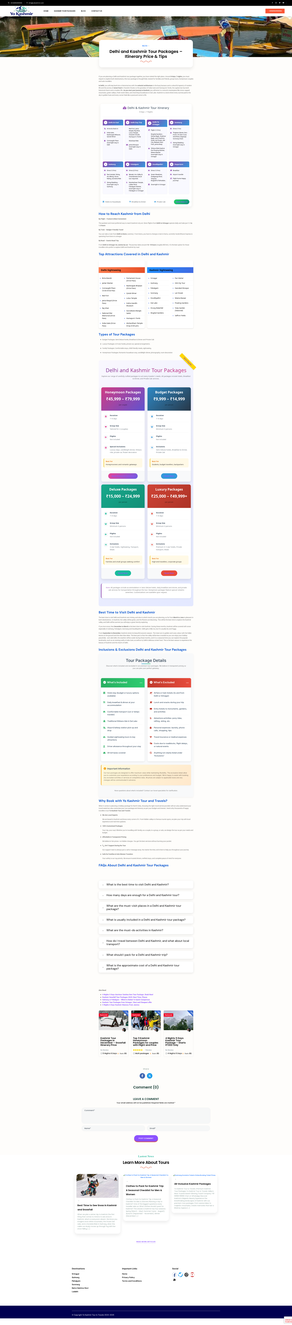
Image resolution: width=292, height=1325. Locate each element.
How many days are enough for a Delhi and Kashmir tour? (142, 895)
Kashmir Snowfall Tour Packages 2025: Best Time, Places (124, 997)
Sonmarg (76, 1284)
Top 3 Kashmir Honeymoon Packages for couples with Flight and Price (145, 1042)
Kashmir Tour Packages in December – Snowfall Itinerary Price (113, 1042)
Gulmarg (76, 1277)
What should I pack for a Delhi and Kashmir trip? (137, 955)
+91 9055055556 (16, 3)
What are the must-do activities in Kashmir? (134, 930)
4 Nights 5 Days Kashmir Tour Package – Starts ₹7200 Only (175, 1042)
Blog (83, 11)
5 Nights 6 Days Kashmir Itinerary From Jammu (120, 1005)
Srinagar (75, 1274)
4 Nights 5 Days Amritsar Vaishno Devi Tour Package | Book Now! (127, 995)
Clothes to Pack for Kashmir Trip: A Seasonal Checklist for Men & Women (145, 1190)
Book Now (180, 202)
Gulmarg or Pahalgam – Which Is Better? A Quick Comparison (126, 1000)
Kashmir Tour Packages (64, 11)
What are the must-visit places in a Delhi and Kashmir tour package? (143, 907)
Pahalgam (76, 1281)
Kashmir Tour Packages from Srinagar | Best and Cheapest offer (127, 1002)
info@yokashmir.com (36, 3)
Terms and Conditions (132, 1281)
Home (46, 11)
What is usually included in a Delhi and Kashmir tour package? (146, 919)
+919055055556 (275, 11)
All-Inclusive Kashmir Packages (192, 1183)
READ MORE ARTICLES (146, 1242)
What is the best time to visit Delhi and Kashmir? (137, 884)
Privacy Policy (128, 1277)
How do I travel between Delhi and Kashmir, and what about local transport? (147, 942)
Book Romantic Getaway (123, 476)
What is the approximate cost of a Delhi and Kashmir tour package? (142, 967)
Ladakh (75, 1291)
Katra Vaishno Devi (80, 1288)
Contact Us (96, 11)
